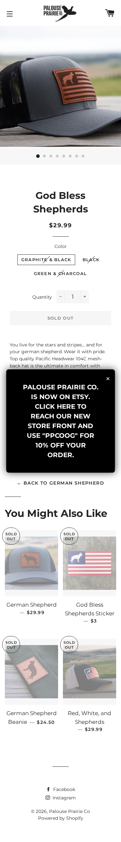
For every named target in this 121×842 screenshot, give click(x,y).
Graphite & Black (46, 259)
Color (61, 246)
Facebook (63, 789)
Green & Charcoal (60, 273)
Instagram (63, 798)
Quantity (42, 297)
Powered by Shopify (60, 818)
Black (91, 259)
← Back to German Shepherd (60, 483)
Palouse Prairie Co (69, 811)
